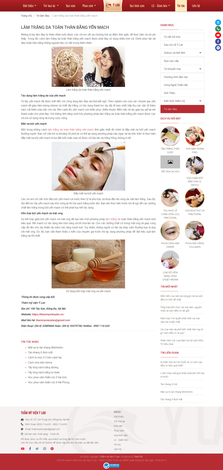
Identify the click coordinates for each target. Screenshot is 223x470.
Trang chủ (26, 15)
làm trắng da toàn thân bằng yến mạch (71, 129)
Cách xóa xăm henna (40, 362)
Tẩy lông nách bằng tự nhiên (44, 372)
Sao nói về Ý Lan (173, 44)
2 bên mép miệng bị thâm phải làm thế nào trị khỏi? (182, 375)
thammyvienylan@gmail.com (53, 320)
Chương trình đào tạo (176, 77)
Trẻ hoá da (50, 5)
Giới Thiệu (169, 93)
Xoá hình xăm (137, 5)
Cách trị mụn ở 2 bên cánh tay (45, 357)
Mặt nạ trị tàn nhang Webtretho (45, 347)
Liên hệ (196, 5)
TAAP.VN (138, 456)
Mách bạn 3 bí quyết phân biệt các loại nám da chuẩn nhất (180, 320)
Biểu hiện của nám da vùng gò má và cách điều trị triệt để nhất (181, 297)
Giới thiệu (28, 5)
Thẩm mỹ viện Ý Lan (110, 456)
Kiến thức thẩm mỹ (174, 101)
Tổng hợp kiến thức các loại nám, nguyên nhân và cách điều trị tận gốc (181, 309)
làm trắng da (113, 219)
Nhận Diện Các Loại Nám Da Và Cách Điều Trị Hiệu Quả (181, 342)
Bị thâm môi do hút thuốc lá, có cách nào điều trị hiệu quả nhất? (181, 363)
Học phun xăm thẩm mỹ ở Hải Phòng (48, 382)
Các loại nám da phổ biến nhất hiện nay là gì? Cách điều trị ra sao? (181, 331)
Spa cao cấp (171, 60)
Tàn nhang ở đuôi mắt (40, 352)
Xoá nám (70, 5)
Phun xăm (87, 5)
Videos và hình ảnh (174, 52)
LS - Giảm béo (159, 5)
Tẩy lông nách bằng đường (43, 367)
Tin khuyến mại (172, 68)
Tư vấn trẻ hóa (172, 36)
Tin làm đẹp (42, 15)
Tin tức (181, 5)
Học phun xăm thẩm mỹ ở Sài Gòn (47, 377)
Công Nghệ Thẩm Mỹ (176, 85)
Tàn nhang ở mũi (168, 384)
